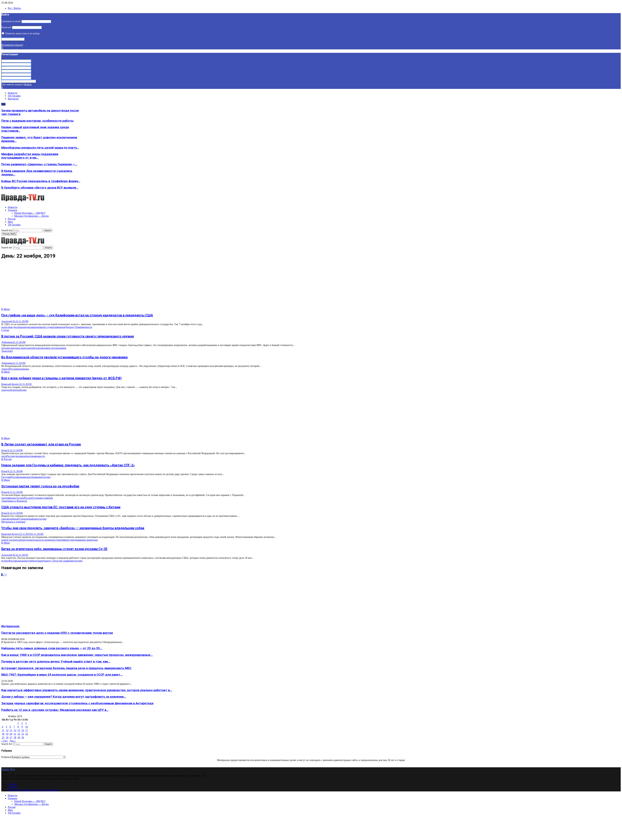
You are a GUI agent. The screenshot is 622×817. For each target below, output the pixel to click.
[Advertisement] (98, 285)
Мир (10, 221)
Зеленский (16, 390)
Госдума (5, 477)
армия (62, 348)
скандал (5, 390)
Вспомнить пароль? (12, 45)
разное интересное (11, 540)
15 (18, 730)
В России (6, 459)
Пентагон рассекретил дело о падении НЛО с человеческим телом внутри (57, 633)
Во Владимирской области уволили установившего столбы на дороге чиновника (64, 357)
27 (11, 737)
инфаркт (65, 540)
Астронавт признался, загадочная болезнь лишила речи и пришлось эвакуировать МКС (66, 668)
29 (18, 737)
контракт (44, 560)
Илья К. (5, 450)
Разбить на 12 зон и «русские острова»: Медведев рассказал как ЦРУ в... (55, 710)
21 (15, 733)
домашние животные (86, 540)
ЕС (19, 518)
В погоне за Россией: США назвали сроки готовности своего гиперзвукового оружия (67, 336)
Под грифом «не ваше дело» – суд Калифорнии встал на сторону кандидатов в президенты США (77, 315)
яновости (87, 327)
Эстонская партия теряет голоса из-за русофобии (40, 486)
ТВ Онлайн (14, 95)
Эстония (36, 498)
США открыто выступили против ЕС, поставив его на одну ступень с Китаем (60, 507)
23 (22, 733)
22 (18, 733)
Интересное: (10, 626)
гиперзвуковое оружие (47, 348)
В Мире (5, 309)
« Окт (4, 740)
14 (15, 730)
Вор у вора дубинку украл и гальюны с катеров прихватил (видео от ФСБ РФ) (61, 378)
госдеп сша (61, 560)
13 (11, 730)
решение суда (44, 327)
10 (26, 726)
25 (3, 737)
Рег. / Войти (14, 8)
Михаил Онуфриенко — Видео (31, 216)
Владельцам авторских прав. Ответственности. (34, 790)
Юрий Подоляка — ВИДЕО (29, 213)
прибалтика (28, 456)
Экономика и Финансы (14, 500)
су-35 (52, 560)
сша (12, 348)
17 (26, 730)
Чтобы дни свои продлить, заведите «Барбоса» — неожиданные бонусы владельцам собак (72, 528)
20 (11, 733)
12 (7, 730)
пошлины (26, 518)
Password (6, 27)
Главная (12, 784)
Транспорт (7, 351)
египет (5, 560)
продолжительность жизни (37, 540)
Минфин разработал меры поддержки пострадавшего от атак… (29, 155)
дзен (28, 327)
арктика (31, 477)
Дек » (13, 740)
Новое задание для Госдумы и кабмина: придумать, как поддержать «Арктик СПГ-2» (68, 465)
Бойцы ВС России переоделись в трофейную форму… (40, 181)
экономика (11, 518)
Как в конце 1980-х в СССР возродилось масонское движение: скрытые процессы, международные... (77, 655)
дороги (5, 369)
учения (18, 456)
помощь (22, 477)
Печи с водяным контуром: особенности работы (37, 121)
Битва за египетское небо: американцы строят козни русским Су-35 (54, 549)
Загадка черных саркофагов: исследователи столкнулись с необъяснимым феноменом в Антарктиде (77, 703)
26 (7, 737)
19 (7, 733)
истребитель (32, 560)
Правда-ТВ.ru (8, 769)
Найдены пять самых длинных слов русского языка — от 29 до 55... (51, 648)
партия (5, 498)
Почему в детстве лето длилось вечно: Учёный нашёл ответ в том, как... (55, 661)
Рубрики (6, 757)
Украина (12, 210)
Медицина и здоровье (13, 521)
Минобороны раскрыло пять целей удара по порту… (40, 147)
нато (3, 456)
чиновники (23, 369)
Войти (28, 84)
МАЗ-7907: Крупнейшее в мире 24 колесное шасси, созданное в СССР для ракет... (62, 674)
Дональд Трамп (73, 327)
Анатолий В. (8, 321)
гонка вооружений (24, 348)
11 (3, 730)
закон (34, 327)
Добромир (7, 342)
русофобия (47, 498)
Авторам (12, 787)
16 (22, 730)
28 (15, 737)
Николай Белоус (10, 384)
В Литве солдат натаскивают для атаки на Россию (41, 444)
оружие (5, 348)
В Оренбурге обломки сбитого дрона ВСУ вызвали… (39, 187)
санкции (21, 560)
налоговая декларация (13, 327)
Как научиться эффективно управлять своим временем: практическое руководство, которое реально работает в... (86, 690)
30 (22, 737)
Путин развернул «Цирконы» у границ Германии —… (39, 164)
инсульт (56, 540)
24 (26, 733)
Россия (11, 218)
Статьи (5, 330)
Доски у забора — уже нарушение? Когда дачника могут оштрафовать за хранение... (63, 696)
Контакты (13, 98)
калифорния (58, 327)
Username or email (11, 21)
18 (3, 733)
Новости (12, 92)
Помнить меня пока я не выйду (22, 33)
